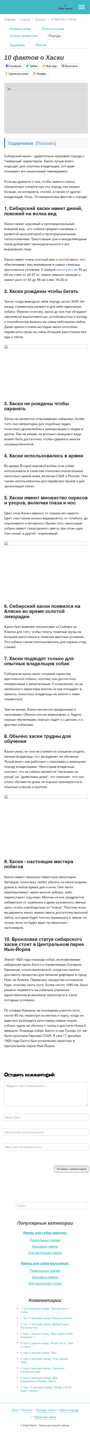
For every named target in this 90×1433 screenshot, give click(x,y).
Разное (41, 44)
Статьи (25, 19)
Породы (40, 19)
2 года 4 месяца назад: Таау (38, 1352)
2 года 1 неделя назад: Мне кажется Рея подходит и (47, 1335)
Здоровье (17, 44)
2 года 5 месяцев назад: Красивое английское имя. (42, 1369)
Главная (9, 19)
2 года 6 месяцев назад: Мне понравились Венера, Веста (39, 1379)
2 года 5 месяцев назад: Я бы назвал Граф (44, 1360)
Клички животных (24, 35)
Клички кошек (53, 28)
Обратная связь (45, 1417)
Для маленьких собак (45, 1283)
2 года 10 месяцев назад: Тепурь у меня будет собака (46, 1388)
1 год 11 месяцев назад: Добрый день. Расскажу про (45, 1325)
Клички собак (20, 28)
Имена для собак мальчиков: (45, 1263)
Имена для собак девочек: (45, 1232)
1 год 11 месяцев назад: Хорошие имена (46, 1318)
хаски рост (64, 269)
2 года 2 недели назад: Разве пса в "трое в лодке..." (47, 1344)
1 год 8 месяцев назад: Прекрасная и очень (44, 1310)
